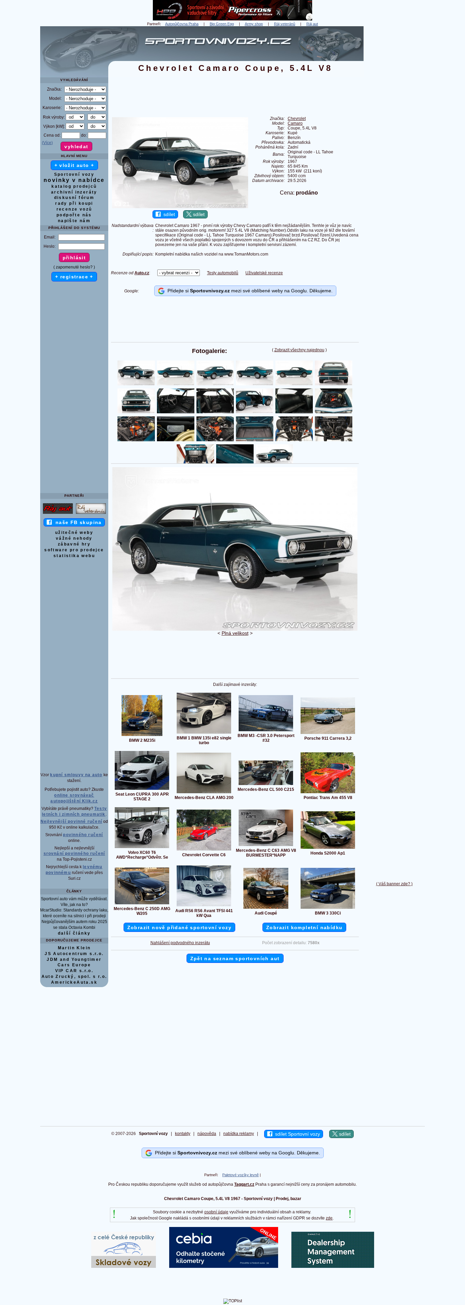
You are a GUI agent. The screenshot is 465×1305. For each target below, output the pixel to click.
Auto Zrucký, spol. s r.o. (74, 976)
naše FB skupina (77, 522)
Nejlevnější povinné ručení (71, 821)
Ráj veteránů (284, 24)
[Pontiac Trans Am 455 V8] (328, 792)
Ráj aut (312, 24)
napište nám (74, 220)
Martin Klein (74, 948)
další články (74, 933)
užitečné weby (74, 532)
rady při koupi (74, 203)
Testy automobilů (222, 273)
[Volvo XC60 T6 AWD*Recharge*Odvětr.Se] (142, 847)
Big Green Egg (222, 24)
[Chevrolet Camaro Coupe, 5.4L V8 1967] (234, 629)
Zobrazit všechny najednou (299, 350)
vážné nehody (74, 538)
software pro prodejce (74, 550)
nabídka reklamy (238, 1133)
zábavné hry (74, 544)
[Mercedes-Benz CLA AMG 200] (204, 792)
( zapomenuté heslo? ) (74, 267)
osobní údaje (216, 1212)
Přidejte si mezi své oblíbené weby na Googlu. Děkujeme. (249, 290)
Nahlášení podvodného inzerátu (180, 942)
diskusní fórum (74, 197)
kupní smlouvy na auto (76, 774)
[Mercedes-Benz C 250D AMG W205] (142, 904)
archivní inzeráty (74, 192)
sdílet (168, 214)
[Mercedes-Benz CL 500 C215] (266, 784)
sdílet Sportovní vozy (296, 1134)
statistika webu (74, 555)
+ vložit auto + (74, 165)
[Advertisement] (394, 128)
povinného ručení (83, 834)
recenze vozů (74, 209)
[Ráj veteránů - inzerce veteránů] (91, 513)
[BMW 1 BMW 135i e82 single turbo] (204, 733)
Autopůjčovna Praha (181, 24)
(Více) (47, 142)
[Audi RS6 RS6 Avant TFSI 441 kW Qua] (204, 906)
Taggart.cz (244, 1184)
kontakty (182, 1133)
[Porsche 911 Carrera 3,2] (328, 733)
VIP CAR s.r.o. (74, 970)
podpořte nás (74, 215)
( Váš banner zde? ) (394, 883)
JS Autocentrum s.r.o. (74, 953)
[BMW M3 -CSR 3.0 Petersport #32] (266, 730)
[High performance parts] (232, 19)
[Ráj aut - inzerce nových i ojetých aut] (58, 513)
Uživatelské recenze (264, 273)
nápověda (206, 1133)
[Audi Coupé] (265, 908)
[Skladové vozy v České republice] (123, 1266)
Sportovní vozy (74, 174)
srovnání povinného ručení (74, 853)
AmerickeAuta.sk (74, 982)
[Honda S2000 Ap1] (328, 848)
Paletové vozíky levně (240, 1175)
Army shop (254, 24)
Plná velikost (235, 633)
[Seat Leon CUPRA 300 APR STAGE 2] (142, 789)
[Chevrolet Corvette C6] (204, 850)
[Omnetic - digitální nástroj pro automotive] (332, 1266)
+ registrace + (74, 276)
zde (329, 1218)
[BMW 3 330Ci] (328, 908)
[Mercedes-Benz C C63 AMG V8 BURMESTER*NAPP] (266, 845)
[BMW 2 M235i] (142, 735)
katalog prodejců (74, 186)
